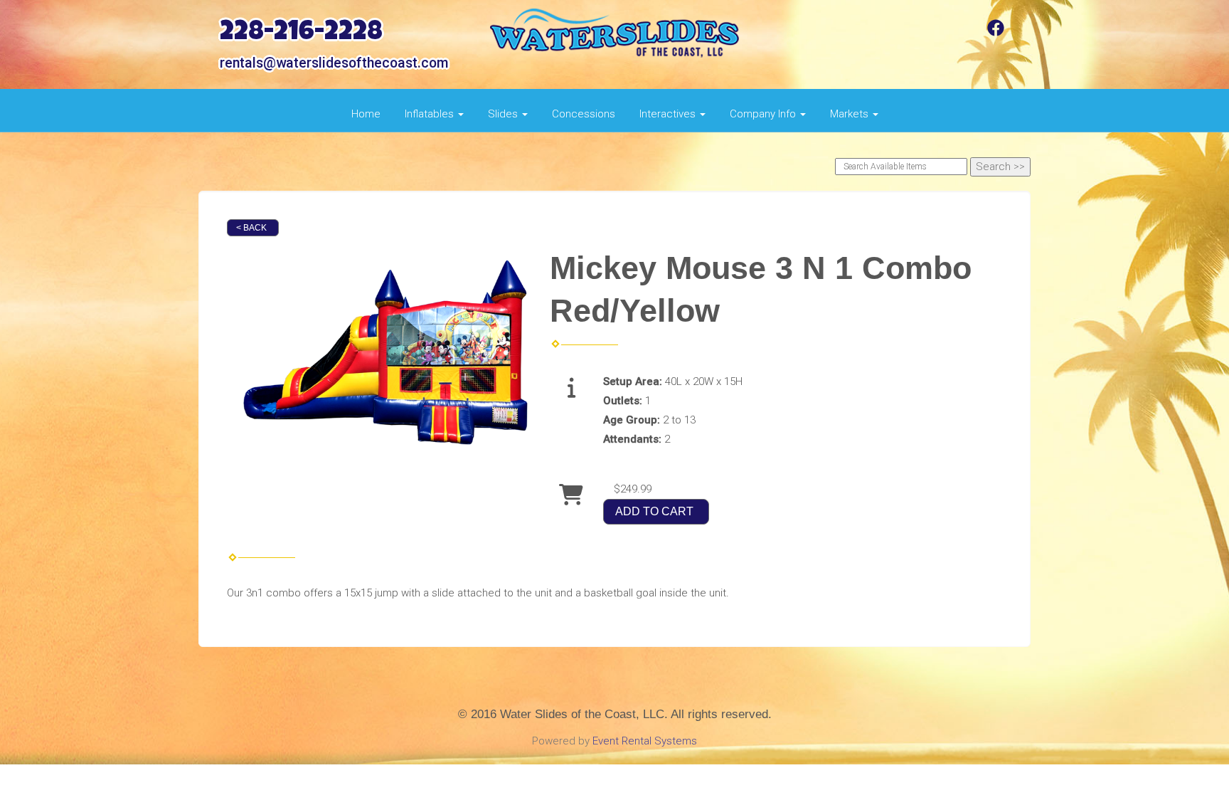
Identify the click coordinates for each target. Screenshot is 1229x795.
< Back (251, 228)
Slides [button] (504, 113)
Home (366, 113)
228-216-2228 (301, 34)
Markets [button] (850, 113)
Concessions (583, 113)
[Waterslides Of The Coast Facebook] (995, 32)
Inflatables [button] (431, 113)
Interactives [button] (668, 113)
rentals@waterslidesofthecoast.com (334, 63)
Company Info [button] (764, 113)
